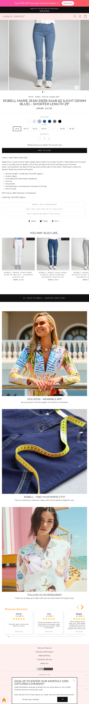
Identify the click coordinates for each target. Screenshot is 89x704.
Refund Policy (44, 656)
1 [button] (42, 92)
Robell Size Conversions (44, 204)
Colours (44, 117)
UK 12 (35, 129)
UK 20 (71, 129)
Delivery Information (44, 652)
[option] (44, 10)
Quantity (44, 134)
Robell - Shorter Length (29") (47, 97)
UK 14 (44, 129)
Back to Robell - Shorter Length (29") (46, 298)
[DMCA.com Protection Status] (44, 670)
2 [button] (44, 92)
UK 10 (26, 129)
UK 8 (17, 129)
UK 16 (53, 129)
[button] (29, 121)
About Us (44, 663)
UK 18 (62, 129)
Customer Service (44, 659)
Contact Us (44, 674)
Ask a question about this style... (44, 214)
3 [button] (46, 92)
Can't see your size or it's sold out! (44, 209)
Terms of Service (44, 648)
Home (30, 97)
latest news (69, 598)
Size (44, 124)
